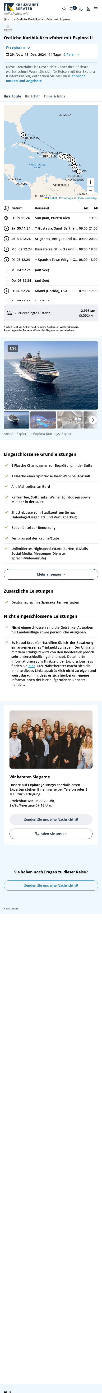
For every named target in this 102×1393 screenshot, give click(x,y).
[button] (73, 160)
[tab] (12, 96)
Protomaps (66, 198)
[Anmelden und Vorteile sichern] (88, 9)
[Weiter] (93, 420)
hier (31, 666)
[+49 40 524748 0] (80, 9)
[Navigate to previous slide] (12, 375)
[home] (5, 19)
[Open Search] (64, 9)
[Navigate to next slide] (89, 375)
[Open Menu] (95, 9)
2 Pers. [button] (69, 54)
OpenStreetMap (87, 198)
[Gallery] (51, 375)
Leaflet (52, 198)
